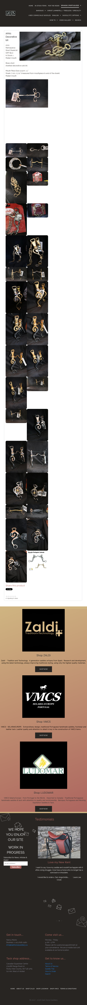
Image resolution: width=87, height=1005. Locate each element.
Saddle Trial (49, 969)
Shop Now (43, 669)
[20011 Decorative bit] (50, 46)
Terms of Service (51, 966)
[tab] (56, 920)
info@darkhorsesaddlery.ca (16, 945)
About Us (48, 964)
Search (48, 974)
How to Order (50, 971)
